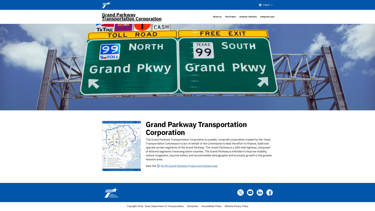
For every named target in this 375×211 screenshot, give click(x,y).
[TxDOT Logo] (106, 5)
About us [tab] (217, 16)
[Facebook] (269, 192)
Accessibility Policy (211, 206)
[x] (240, 192)
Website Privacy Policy (236, 206)
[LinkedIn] (260, 192)
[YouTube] (250, 192)
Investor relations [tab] (248, 16)
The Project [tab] (230, 16)
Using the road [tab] (267, 16)
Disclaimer (192, 206)
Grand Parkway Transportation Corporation (132, 17)
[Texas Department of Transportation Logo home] (111, 192)
